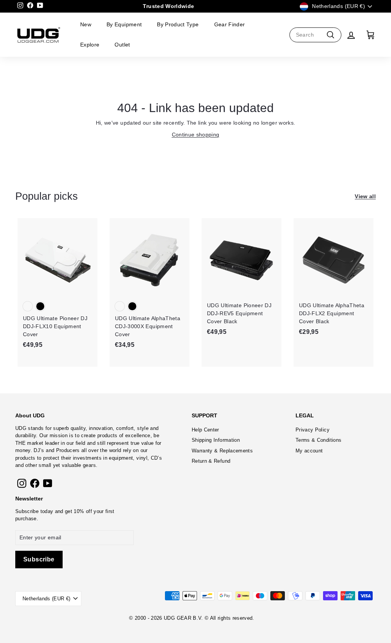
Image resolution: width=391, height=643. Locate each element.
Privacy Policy (313, 430)
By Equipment (124, 24)
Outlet (122, 45)
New (85, 24)
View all (365, 196)
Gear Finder (229, 24)
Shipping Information (216, 440)
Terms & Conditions (318, 440)
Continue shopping (196, 134)
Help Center (205, 430)
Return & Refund (211, 461)
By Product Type (178, 24)
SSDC (203, 627)
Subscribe (27, 511)
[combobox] (315, 34)
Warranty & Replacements (222, 451)
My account (309, 451)
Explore (89, 45)
